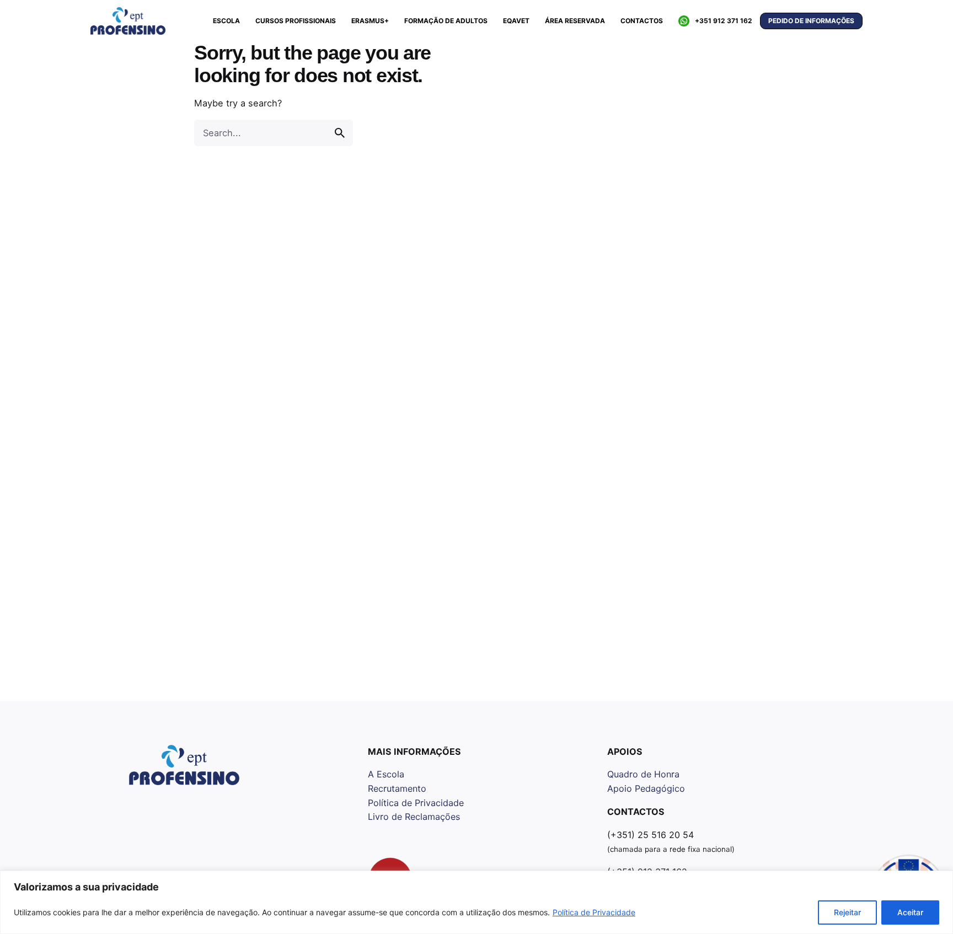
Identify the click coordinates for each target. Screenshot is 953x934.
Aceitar (910, 912)
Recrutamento (397, 788)
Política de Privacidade (594, 912)
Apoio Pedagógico (646, 788)
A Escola (386, 774)
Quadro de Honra (643, 774)
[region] (476, 902)
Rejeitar (847, 912)
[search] (339, 133)
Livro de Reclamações (414, 816)
